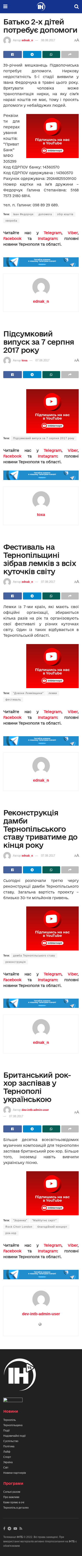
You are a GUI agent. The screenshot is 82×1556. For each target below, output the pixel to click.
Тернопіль (9, 1420)
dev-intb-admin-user (35, 1109)
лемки (53, 693)
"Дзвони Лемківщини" (28, 693)
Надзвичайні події (14, 1435)
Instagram (47, 238)
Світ (6, 1467)
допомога (45, 214)
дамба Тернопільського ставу (34, 955)
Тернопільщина (13, 1425)
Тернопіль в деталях (16, 1507)
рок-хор (10, 1233)
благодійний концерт (52, 1226)
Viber (73, 233)
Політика (8, 1446)
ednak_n (27, 40)
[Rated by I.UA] (13, 1401)
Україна (8, 1462)
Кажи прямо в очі (13, 1502)
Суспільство (10, 1441)
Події (6, 1430)
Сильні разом (11, 1491)
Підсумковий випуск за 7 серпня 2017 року (43, 438)
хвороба (11, 220)
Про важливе (11, 1497)
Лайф (6, 1451)
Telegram (52, 233)
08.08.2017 (48, 40)
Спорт (7, 1457)
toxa (24, 360)
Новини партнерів (14, 1472)
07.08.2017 (42, 360)
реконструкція (15, 962)
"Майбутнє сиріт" (44, 1220)
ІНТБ (20, 1537)
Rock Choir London (18, 1226)
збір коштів (65, 214)
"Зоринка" (20, 1220)
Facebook (12, 238)
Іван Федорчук (23, 214)
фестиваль (13, 699)
